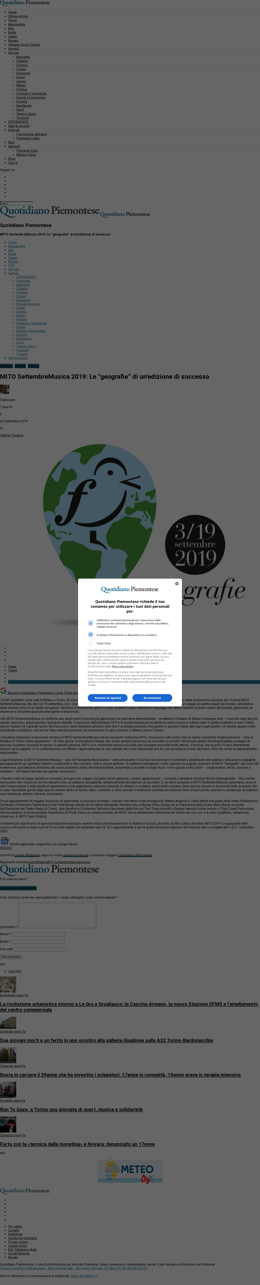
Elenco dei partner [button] (122, 666)
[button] (130, 643)
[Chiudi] (177, 584)
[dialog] (130, 642)
